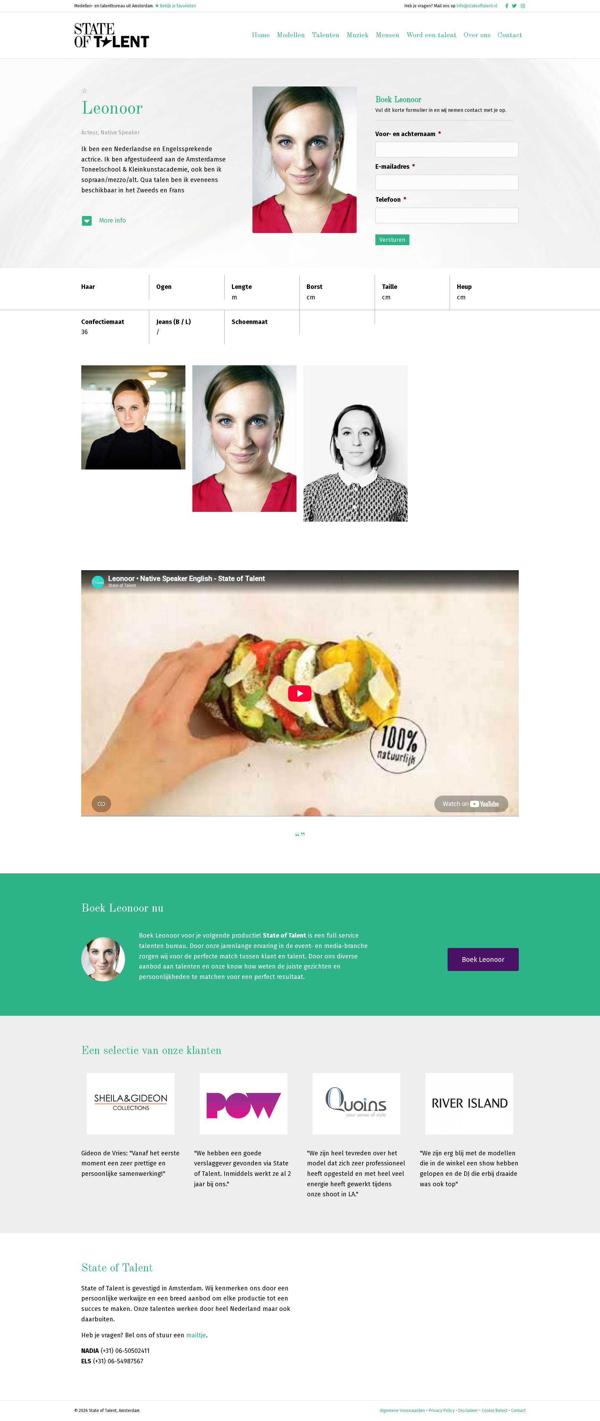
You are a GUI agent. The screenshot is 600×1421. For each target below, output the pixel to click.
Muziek (358, 35)
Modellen (291, 35)
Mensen (387, 35)
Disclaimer (468, 1410)
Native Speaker (120, 132)
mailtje (196, 1335)
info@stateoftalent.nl (477, 5)
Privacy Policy (442, 1410)
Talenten (326, 35)
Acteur (89, 132)
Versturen (392, 239)
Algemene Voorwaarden (402, 1410)
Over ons (477, 35)
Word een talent (431, 35)
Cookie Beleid (494, 1410)
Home (261, 35)
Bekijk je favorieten (177, 5)
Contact (510, 35)
